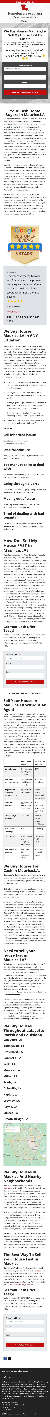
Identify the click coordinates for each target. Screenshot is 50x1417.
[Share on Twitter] (9, 1358)
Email (25, 82)
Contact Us (6, 1371)
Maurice (6, 1188)
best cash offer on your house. (21, 1284)
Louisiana (14, 121)
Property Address (25, 65)
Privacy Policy (16, 1371)
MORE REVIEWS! (13, 312)
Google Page (27, 1371)
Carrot (34, 1414)
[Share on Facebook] (5, 1358)
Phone (25, 74)
